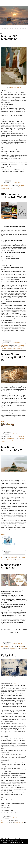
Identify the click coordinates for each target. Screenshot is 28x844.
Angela (7, 559)
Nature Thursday (9, 440)
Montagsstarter (4, 649)
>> (13, 683)
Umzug (10, 188)
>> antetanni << (14, 586)
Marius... (3, 421)
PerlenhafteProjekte (13, 186)
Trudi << (16, 683)
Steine (14, 559)
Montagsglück (24, 648)
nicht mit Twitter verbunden (4, 182)
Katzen (7, 188)
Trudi (4, 824)
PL (1, 186)
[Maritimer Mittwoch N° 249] (14, 16)
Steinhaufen (18, 559)
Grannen (22, 440)
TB (25, 185)
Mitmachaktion (9, 824)
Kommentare (21, 185)
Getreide (3, 441)
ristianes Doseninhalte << (15, 87)
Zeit (2, 824)
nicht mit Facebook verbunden (4, 340)
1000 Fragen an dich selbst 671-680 (8, 348)
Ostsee (10, 559)
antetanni (10, 649)
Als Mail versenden (17, 182)
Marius (17, 440)
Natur (14, 440)
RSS (2, 346)
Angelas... (3, 534)
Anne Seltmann (4, 185)
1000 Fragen (19, 348)
